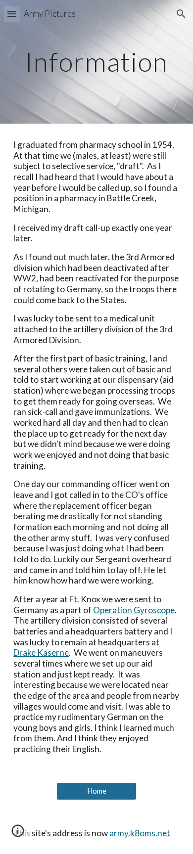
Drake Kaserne (41, 652)
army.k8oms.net (139, 833)
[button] (12, 13)
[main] (96, 62)
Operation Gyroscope (134, 610)
